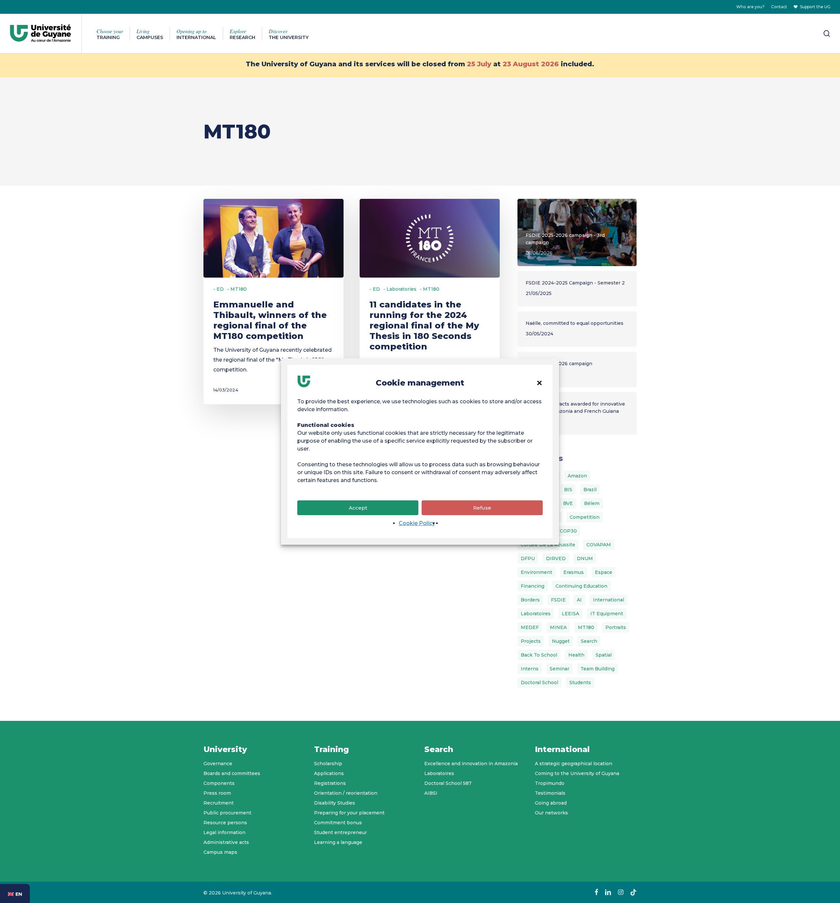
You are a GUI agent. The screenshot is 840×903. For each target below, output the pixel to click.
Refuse (482, 508)
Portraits (615, 627)
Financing (532, 586)
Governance (217, 763)
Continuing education (581, 586)
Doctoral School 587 (448, 783)
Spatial (604, 655)
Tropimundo (549, 783)
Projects (531, 641)
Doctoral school (539, 682)
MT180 (586, 627)
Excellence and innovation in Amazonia (471, 763)
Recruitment (218, 803)
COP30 (568, 531)
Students (580, 682)
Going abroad (551, 803)
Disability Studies (334, 803)
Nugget (561, 641)
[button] (539, 383)
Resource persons (225, 823)
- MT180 (237, 289)
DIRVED (556, 558)
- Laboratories (399, 289)
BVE (568, 503)
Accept (358, 508)
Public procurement (227, 813)
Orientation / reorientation (345, 793)
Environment (536, 572)
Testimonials (550, 793)
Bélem (591, 503)
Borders (530, 600)
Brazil (590, 490)
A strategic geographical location (573, 763)
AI (579, 600)
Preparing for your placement (349, 813)
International (608, 600)
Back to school (539, 655)
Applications (329, 773)
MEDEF (530, 627)
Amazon (577, 476)
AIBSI (430, 793)
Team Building (597, 669)
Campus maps (220, 852)
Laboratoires (536, 614)
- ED (218, 289)
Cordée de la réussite (548, 545)
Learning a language (338, 842)
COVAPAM (598, 545)
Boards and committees (231, 773)
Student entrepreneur (340, 832)
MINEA (558, 627)
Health (576, 655)
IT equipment (606, 614)
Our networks (551, 813)
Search (589, 641)
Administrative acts (226, 842)
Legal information (224, 832)
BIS (568, 490)
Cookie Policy (417, 523)
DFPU (528, 558)
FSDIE (558, 600)
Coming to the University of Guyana (577, 773)
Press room (217, 793)
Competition (584, 517)
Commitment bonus (338, 823)
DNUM (585, 558)
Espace (603, 572)
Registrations (330, 783)
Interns (529, 669)
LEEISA (570, 614)
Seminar (559, 669)
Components (219, 783)
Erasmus (573, 572)
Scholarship (328, 763)
